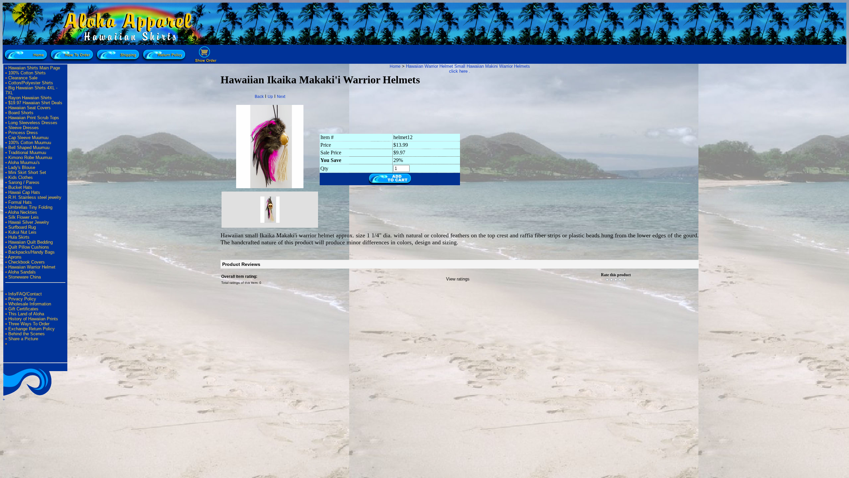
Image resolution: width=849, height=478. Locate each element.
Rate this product (616, 275)
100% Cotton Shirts (27, 72)
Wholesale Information (29, 303)
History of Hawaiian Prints (33, 318)
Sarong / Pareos (23, 182)
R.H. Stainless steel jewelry (34, 197)
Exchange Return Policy (31, 328)
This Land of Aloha (26, 313)
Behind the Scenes (26, 333)
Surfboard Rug (22, 227)
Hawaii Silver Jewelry (28, 222)
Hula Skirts (19, 237)
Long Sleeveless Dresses (32, 122)
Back (259, 96)
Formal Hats (20, 202)
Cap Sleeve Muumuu (28, 137)
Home (395, 66)
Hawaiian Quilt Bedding (30, 242)
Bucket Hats (20, 187)
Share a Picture (23, 338)
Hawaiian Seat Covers (29, 107)
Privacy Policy (22, 298)
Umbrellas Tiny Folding (30, 207)
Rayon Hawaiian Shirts (30, 97)
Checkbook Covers (26, 262)
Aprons (15, 257)
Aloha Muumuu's (24, 162)
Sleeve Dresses (23, 127)
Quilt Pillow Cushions (28, 247)
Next (281, 96)
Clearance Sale (22, 77)
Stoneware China (24, 277)
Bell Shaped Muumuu (28, 147)
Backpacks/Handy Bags (31, 252)
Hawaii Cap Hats (24, 192)
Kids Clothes (20, 177)
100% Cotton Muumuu (29, 142)
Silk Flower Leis (23, 217)
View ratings (458, 279)
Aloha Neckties (22, 212)
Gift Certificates (23, 308)
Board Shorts (20, 112)
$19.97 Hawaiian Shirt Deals (35, 102)
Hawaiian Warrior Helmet (31, 267)
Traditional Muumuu (27, 152)
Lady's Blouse (21, 167)
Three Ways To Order (28, 323)
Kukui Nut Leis (22, 232)
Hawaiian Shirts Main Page (34, 67)
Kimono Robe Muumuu (30, 157)
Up (270, 96)
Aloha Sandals (22, 272)
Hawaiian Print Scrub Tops (33, 117)
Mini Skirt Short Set (27, 172)
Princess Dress (23, 132)
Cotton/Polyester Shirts (30, 82)
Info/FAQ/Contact (25, 293)
